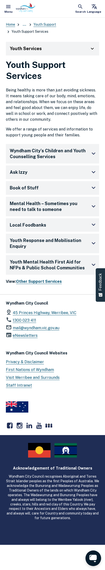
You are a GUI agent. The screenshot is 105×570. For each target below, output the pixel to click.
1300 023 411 (24, 320)
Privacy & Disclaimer (25, 362)
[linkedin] (29, 425)
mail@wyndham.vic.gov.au (36, 328)
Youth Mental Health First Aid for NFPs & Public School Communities (47, 264)
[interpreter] (49, 425)
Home (10, 24)
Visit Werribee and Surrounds (33, 377)
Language (94, 8)
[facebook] (10, 425)
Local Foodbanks (28, 225)
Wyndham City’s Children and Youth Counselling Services (48, 153)
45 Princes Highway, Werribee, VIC (44, 312)
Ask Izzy (18, 172)
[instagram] (19, 425)
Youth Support (44, 24)
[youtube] (39, 425)
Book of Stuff (24, 187)
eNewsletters (25, 335)
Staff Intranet (19, 385)
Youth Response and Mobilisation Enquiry (45, 243)
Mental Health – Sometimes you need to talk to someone (43, 206)
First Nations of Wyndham (30, 369)
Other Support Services (39, 281)
